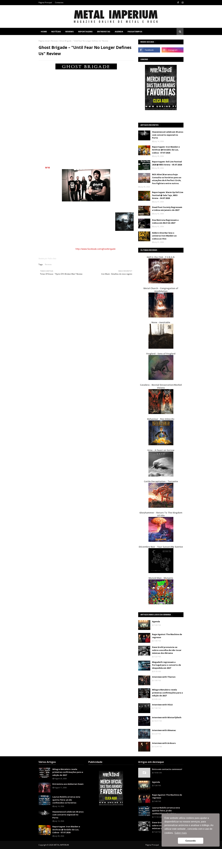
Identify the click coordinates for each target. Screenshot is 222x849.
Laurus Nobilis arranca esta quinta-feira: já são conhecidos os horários (66, 799)
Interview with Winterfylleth (166, 717)
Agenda (156, 621)
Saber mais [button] (180, 833)
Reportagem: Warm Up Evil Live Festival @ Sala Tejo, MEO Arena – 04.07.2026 (167, 195)
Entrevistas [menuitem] (103, 31)
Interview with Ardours (164, 743)
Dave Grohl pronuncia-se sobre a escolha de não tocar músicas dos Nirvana (166, 650)
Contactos (59, 2)
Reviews (54, 41)
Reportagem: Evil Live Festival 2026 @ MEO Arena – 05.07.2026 (167, 163)
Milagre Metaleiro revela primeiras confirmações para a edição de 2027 (167, 692)
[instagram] (182, 2)
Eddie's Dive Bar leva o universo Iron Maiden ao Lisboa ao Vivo (164, 235)
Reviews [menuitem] (69, 31)
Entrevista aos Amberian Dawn (68, 784)
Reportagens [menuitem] (85, 31)
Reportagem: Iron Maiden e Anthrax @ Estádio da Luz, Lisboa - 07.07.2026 (166, 149)
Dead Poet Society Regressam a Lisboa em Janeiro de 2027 (167, 209)
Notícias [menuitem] (56, 31)
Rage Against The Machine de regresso (167, 636)
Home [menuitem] (44, 31)
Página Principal (45, 2)
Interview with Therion (163, 676)
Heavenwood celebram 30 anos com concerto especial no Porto (167, 135)
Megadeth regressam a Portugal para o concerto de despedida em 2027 (166, 665)
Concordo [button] (190, 840)
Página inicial (44, 41)
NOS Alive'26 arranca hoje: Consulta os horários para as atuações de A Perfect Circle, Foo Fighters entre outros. (166, 179)
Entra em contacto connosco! (167, 769)
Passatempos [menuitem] (135, 31)
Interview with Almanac (164, 730)
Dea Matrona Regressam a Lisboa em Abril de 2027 (165, 221)
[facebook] (178, 2)
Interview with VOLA (162, 704)
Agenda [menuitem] (119, 31)
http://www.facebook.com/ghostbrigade (96, 248)
